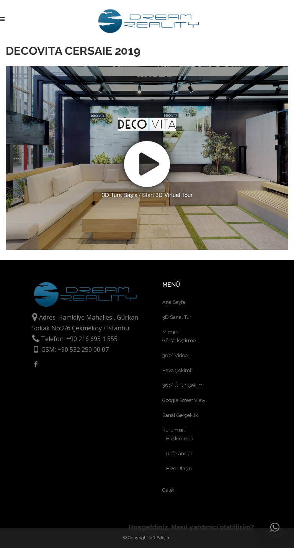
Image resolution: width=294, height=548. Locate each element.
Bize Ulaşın (179, 468)
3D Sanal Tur (176, 317)
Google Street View (184, 400)
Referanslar (179, 453)
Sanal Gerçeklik (180, 415)
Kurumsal (173, 430)
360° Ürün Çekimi (183, 385)
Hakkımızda (179, 438)
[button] (274, 527)
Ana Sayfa (173, 302)
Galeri (169, 490)
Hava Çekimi (176, 370)
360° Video (175, 355)
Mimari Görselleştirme (179, 336)
